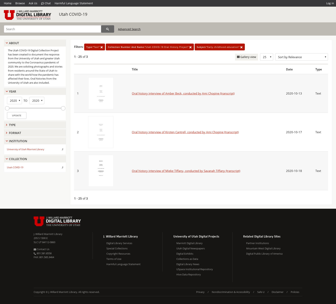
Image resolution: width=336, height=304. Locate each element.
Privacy (200, 292)
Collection (18, 159)
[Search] (107, 29)
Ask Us (33, 3)
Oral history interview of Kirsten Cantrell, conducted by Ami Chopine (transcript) (185, 132)
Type (12, 125)
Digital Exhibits (184, 253)
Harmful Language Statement (74, 3)
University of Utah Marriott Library (25, 149)
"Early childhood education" (218, 47)
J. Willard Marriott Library (48, 234)
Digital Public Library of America (264, 253)
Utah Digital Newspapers (190, 248)
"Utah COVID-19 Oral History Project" (148, 47)
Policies (295, 292)
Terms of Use (113, 259)
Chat (47, 3)
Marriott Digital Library (189, 243)
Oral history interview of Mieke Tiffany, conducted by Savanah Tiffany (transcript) (186, 171)
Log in (330, 3)
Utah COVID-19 (73, 14)
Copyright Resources (118, 253)
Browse (20, 3)
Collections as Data (187, 259)
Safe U (260, 292)
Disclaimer (278, 292)
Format (15, 133)
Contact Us (42, 249)
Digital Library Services (119, 243)
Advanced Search (129, 29)
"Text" (93, 47)
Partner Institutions (257, 243)
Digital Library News (187, 264)
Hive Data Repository (188, 274)
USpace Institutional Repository (194, 269)
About (14, 43)
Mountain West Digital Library (263, 248)
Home (7, 3)
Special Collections (117, 248)
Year (12, 91)
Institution (18, 141)
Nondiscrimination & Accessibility (231, 292)
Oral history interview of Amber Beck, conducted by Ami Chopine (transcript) (183, 93)
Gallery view (248, 57)
